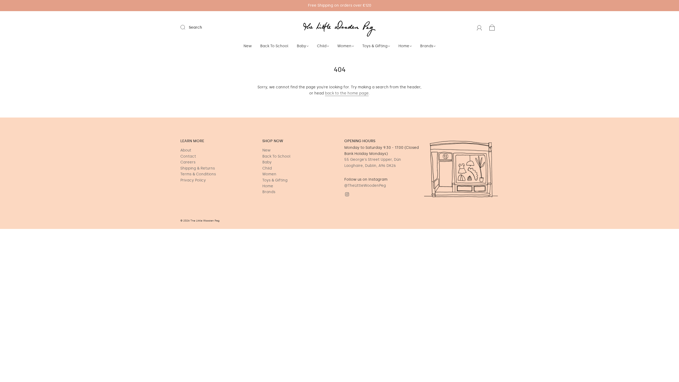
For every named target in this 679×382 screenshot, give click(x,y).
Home (403, 46)
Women (344, 46)
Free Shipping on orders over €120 (339, 5)
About (185, 150)
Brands (426, 46)
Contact (188, 156)
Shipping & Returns (197, 168)
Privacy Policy (193, 180)
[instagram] (347, 194)
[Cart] (492, 27)
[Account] (479, 27)
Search (195, 27)
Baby (301, 46)
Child (322, 46)
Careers (187, 162)
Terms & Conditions (198, 174)
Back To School (274, 46)
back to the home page (347, 93)
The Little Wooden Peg (205, 220)
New (247, 46)
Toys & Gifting (375, 46)
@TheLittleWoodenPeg (365, 185)
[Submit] (186, 27)
